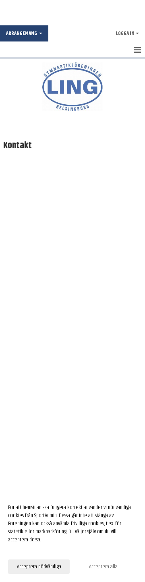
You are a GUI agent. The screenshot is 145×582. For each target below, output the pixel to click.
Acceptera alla (103, 566)
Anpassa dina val (24, 550)
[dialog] (72, 536)
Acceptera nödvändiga (39, 566)
